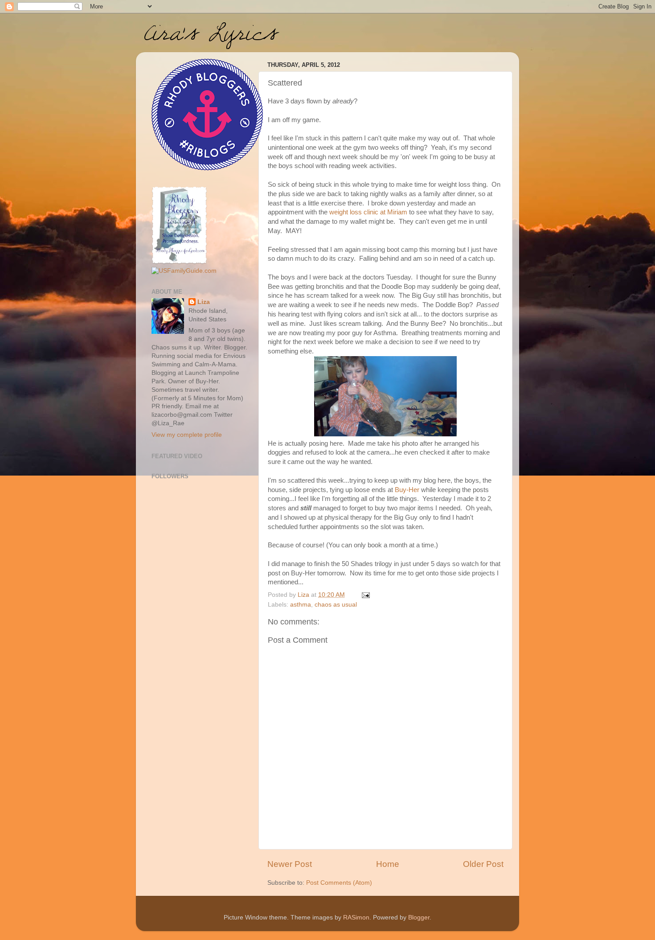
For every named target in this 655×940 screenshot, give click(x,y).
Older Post (483, 864)
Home (387, 864)
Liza (203, 302)
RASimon (356, 917)
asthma (300, 604)
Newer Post (289, 864)
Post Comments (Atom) (339, 882)
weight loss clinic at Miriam (368, 212)
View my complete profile (186, 434)
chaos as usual (336, 604)
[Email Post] (365, 594)
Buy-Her (407, 489)
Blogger (419, 917)
